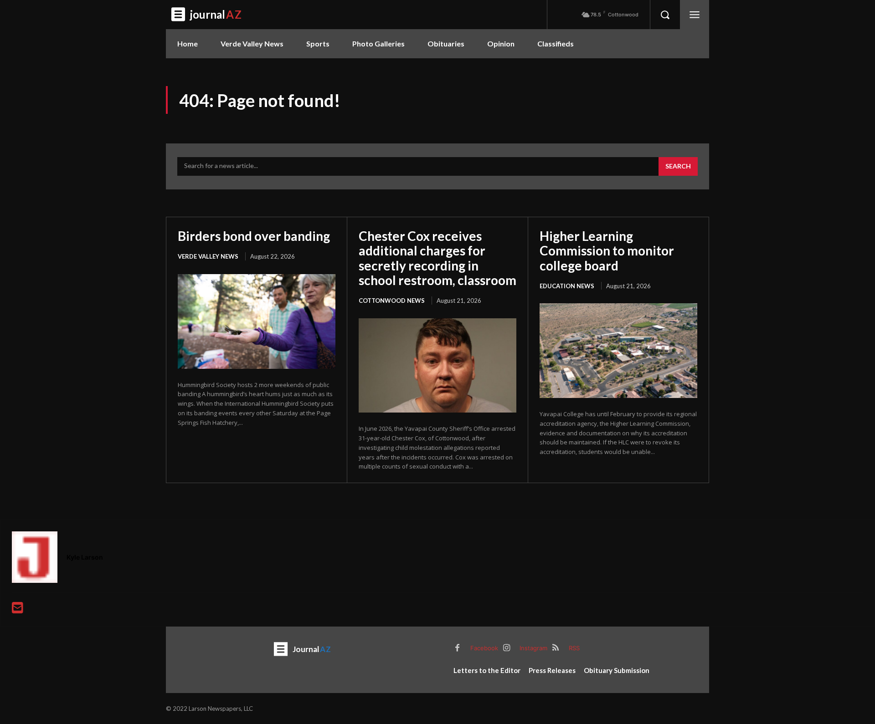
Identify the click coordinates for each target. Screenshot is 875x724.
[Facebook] (457, 648)
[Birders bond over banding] (256, 321)
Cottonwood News (392, 300)
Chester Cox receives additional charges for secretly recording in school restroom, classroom (437, 258)
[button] (664, 14)
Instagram (533, 648)
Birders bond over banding (254, 236)
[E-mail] (17, 610)
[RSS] (555, 648)
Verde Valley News (208, 256)
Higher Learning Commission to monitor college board (607, 250)
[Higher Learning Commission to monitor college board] (618, 350)
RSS (574, 648)
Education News (567, 286)
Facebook (484, 648)
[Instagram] (506, 648)
